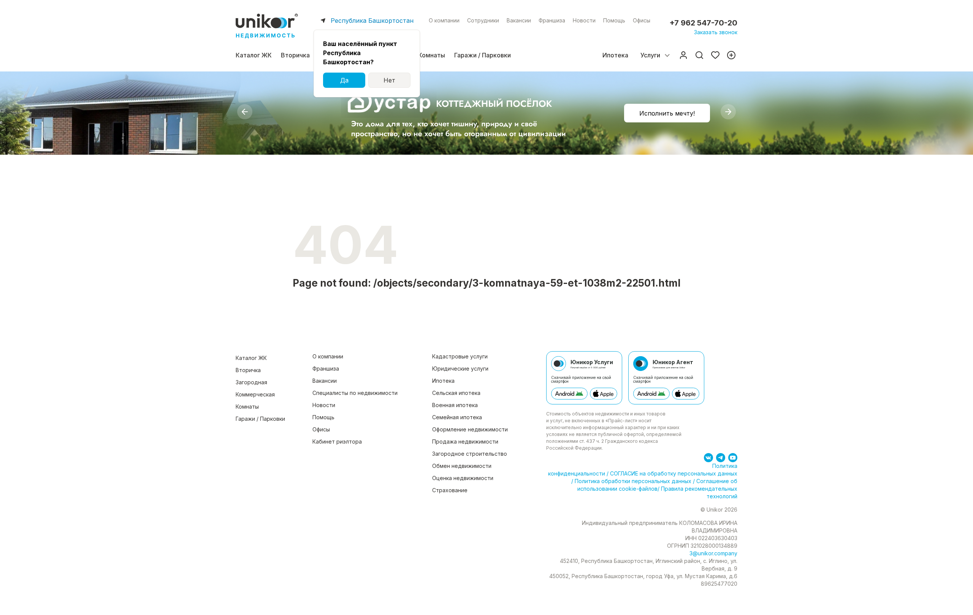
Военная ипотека (455, 405)
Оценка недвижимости (462, 478)
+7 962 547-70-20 (703, 22)
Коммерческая (255, 394)
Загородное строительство (469, 453)
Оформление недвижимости (470, 429)
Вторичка (295, 55)
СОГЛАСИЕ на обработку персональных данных (673, 473)
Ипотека (615, 55)
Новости (584, 20)
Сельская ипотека (456, 393)
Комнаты (431, 55)
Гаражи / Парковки (482, 55)
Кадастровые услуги (460, 356)
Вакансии (519, 20)
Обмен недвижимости (461, 466)
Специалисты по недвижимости (355, 393)
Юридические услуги (460, 368)
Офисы (641, 20)
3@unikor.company (713, 553)
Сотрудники (483, 20)
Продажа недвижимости (465, 441)
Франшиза (552, 20)
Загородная (251, 382)
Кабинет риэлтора (337, 441)
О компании (444, 20)
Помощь (614, 20)
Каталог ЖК (254, 55)
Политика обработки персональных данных (633, 481)
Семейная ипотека (457, 417)
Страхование (449, 490)
